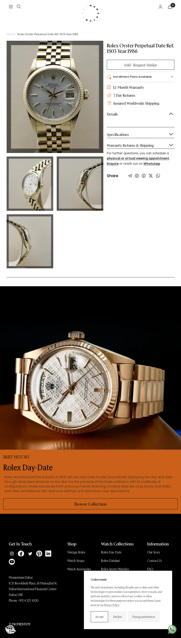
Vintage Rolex (76, 552)
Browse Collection (90, 504)
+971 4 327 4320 (28, 600)
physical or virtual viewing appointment (138, 158)
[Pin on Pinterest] (137, 176)
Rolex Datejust (110, 561)
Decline (117, 616)
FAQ (150, 569)
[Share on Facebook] (143, 175)
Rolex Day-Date (111, 552)
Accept (99, 616)
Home (11, 34)
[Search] (19, 7)
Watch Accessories (79, 569)
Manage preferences (143, 616)
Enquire (113, 164)
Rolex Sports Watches (115, 569)
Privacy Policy (111, 605)
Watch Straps (75, 561)
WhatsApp (151, 164)
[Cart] (170, 7)
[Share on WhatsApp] (158, 175)
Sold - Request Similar (140, 64)
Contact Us (154, 561)
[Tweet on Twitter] (130, 175)
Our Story (153, 552)
